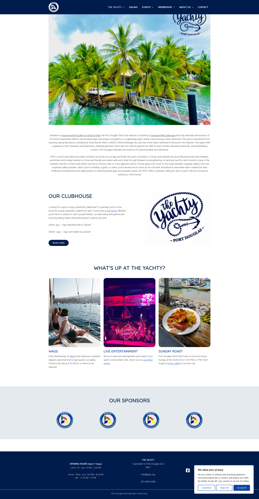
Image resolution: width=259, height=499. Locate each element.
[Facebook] (188, 470)
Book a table (59, 243)
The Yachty (115, 7)
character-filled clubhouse (163, 135)
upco (145, 359)
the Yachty (112, 210)
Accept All (241, 487)
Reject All (224, 487)
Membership (165, 7)
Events (146, 7)
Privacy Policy (142, 493)
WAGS (73, 356)
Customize (206, 487)
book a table (174, 363)
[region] (224, 479)
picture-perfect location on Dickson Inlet (81, 135)
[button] (123, 7)
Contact (203, 7)
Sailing (133, 7)
